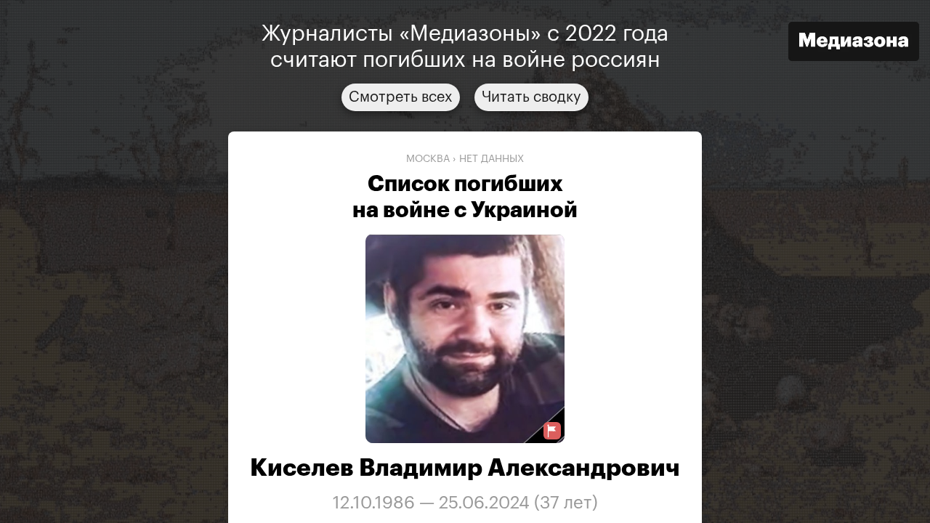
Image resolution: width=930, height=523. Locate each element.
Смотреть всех (401, 97)
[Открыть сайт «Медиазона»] (853, 43)
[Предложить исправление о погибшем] (552, 431)
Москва (428, 159)
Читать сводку (531, 97)
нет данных (491, 159)
